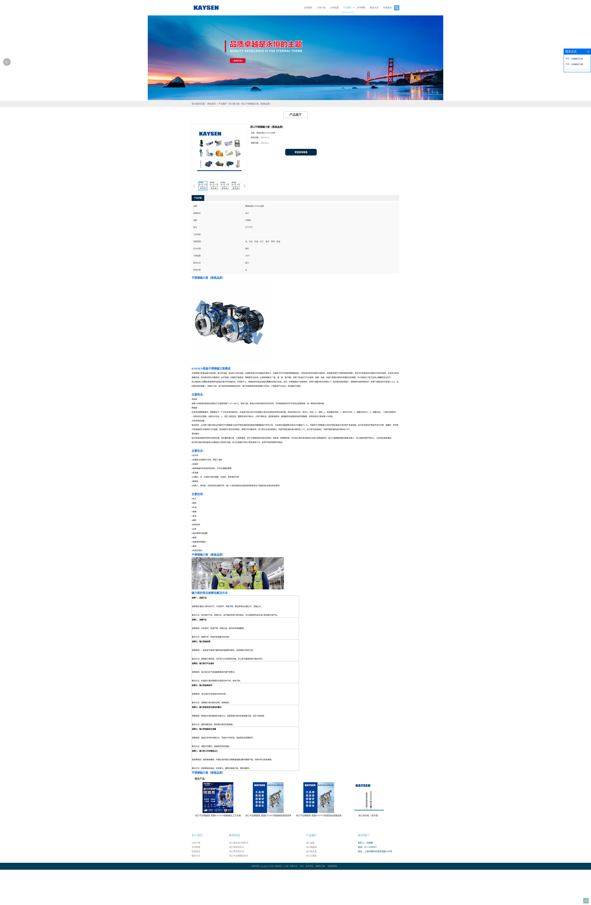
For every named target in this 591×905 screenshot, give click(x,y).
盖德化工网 (320, 866)
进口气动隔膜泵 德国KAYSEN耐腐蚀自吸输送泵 (319, 815)
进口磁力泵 (234, 104)
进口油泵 (310, 843)
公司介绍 (321, 7)
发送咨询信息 (301, 152)
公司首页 (308, 7)
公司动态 (334, 7)
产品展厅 (347, 7)
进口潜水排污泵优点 (238, 843)
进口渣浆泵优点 (236, 847)
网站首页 (211, 104)
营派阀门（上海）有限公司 (286, 866)
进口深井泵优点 (236, 851)
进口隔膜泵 (311, 847)
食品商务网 (332, 866)
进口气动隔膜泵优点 (238, 856)
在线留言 (387, 7)
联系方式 (374, 7)
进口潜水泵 (311, 851)
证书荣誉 (361, 7)
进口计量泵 (311, 856)
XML (302, 866)
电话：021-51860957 (367, 847)
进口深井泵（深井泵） (369, 815)
